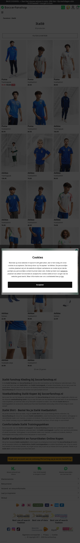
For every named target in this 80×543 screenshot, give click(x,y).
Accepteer (40, 285)
